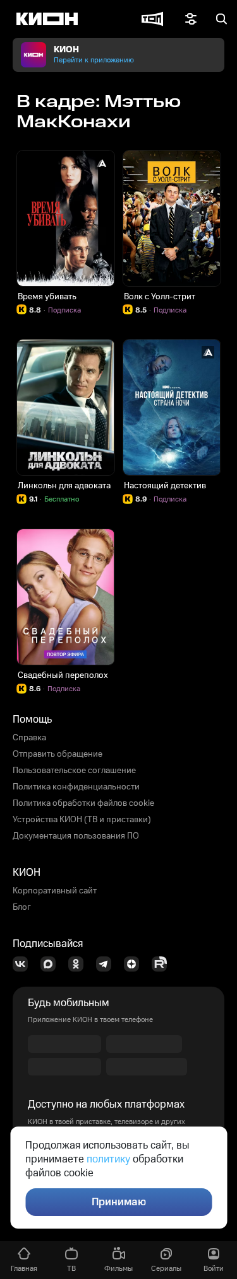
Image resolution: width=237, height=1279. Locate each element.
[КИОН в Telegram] (107, 964)
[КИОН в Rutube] (163, 964)
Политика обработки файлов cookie (83, 803)
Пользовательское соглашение (74, 770)
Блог (22, 907)
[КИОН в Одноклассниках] (79, 964)
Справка (29, 737)
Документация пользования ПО (76, 836)
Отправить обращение (57, 754)
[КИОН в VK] (24, 964)
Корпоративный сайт (55, 891)
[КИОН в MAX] (51, 964)
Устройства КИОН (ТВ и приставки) (82, 819)
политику (108, 1159)
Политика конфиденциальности (76, 787)
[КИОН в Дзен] (135, 964)
